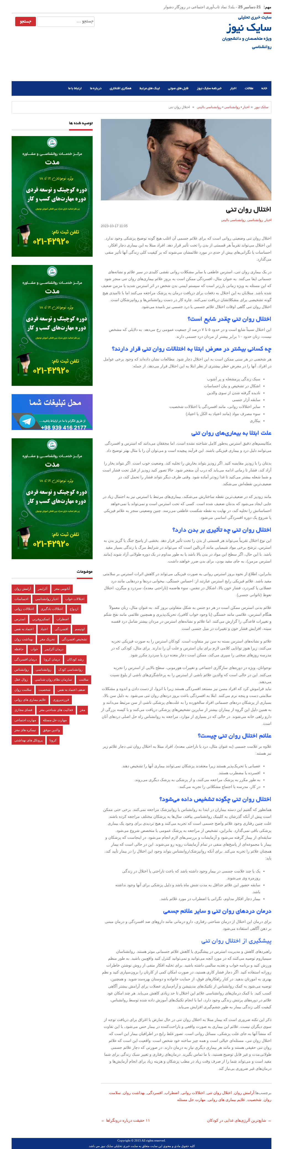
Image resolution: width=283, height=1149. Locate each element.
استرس (19, 619)
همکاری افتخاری (120, 88)
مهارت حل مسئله (191, 1099)
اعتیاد (44, 629)
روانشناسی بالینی (209, 107)
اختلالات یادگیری (52, 609)
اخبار (233, 88)
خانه (264, 88)
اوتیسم (80, 629)
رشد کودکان (75, 659)
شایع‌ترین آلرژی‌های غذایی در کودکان (236, 1120)
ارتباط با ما (75, 88)
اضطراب (172, 1092)
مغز (82, 710)
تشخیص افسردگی (74, 639)
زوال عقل (21, 679)
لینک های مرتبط (150, 88)
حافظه (18, 649)
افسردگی (155, 1092)
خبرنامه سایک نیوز (209, 88)
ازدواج (74, 609)
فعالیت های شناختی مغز (56, 710)
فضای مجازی (23, 710)
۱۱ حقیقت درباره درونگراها (128, 1120)
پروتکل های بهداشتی (28, 740)
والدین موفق (51, 730)
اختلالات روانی (193, 1092)
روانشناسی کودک (70, 670)
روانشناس (21, 670)
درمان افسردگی (25, 659)
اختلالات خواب (74, 599)
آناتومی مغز (62, 589)
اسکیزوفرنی (40, 619)
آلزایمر (42, 589)
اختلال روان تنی (219, 1092)
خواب (34, 649)
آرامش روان (244, 1092)
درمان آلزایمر (54, 649)
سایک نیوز (248, 29)
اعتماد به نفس (23, 629)
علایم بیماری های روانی (226, 1099)
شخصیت (254, 1099)
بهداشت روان (134, 1092)
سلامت (83, 679)
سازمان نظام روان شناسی (53, 679)
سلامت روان (23, 690)
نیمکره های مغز (25, 730)
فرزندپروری (61, 700)
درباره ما (95, 88)
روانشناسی (232, 107)
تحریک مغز (47, 639)
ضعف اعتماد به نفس (71, 690)
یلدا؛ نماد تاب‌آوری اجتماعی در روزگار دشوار (199, 7)
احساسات (21, 599)
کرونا (53, 740)
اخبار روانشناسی (46, 599)
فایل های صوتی (178, 88)
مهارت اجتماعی (25, 720)
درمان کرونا (52, 659)
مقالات (249, 88)
